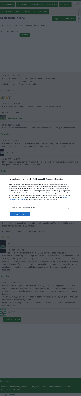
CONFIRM (20, 214)
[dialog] (40, 198)
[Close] (77, 179)
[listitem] (40, 208)
